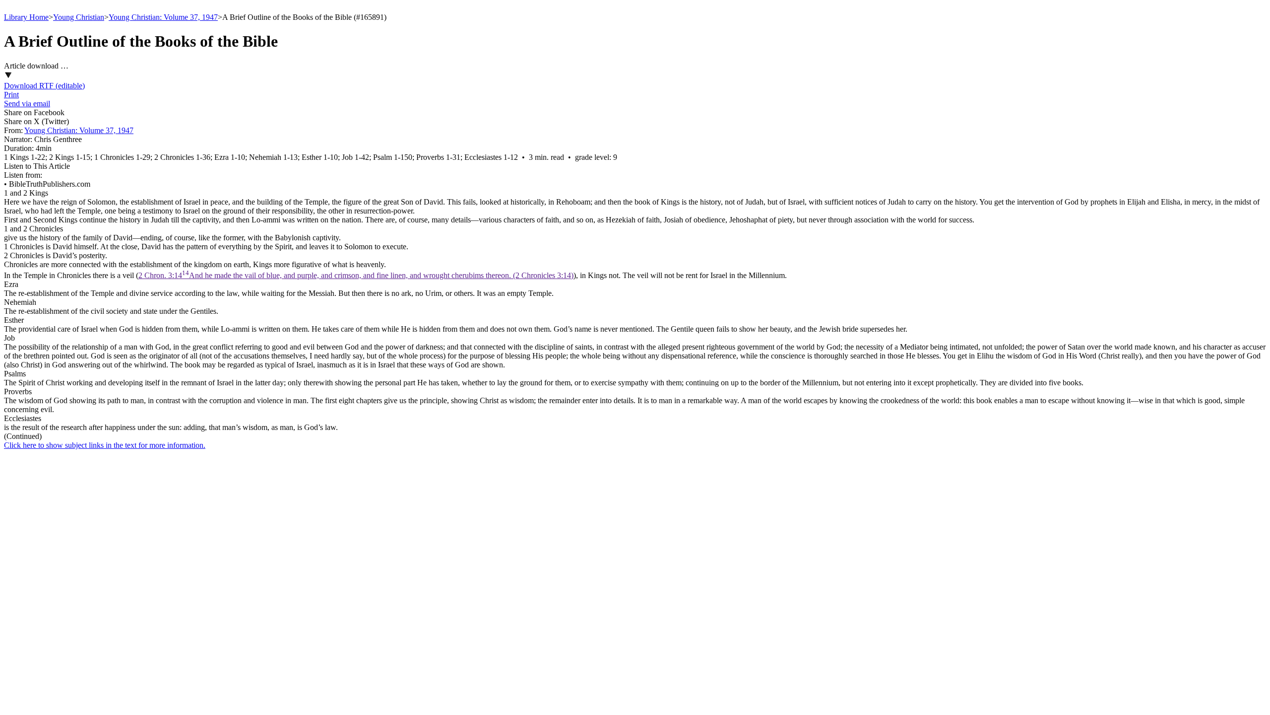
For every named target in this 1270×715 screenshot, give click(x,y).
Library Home (26, 17)
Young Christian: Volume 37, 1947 (163, 17)
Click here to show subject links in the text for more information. (104, 445)
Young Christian (78, 17)
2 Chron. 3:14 (355, 275)
